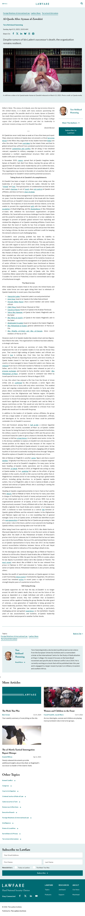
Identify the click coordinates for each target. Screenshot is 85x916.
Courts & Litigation (9, 791)
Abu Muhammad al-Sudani (17, 326)
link (43, 510)
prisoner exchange (9, 371)
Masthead (75, 894)
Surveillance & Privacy (10, 834)
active (21, 579)
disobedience (35, 209)
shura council (21, 577)
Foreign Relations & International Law (16, 13)
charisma (14, 189)
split (32, 206)
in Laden (17, 296)
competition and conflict (21, 149)
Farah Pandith (49, 715)
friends (5, 186)
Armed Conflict (8, 780)
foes (13, 186)
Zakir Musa (12, 307)
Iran (11, 355)
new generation (11, 520)
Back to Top (77, 634)
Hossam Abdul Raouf (15, 302)
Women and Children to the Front (59, 711)
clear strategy (29, 192)
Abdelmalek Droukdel (15, 323)
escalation (6, 209)
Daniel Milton (7, 757)
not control (38, 189)
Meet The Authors (69, 123)
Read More (19, 662)
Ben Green (6, 715)
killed (49, 141)
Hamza (10, 296)
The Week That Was (11, 711)
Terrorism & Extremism (50, 13)
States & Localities (9, 828)
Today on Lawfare (24, 868)
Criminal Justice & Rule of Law (13, 796)
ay (17, 310)
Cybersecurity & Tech (10, 802)
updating (25, 471)
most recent (6, 562)
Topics (47, 890)
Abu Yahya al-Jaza (14, 318)
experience (30, 611)
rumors (20, 160)
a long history (22, 438)
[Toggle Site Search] (82, 3)
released (5, 366)
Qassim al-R (12, 310)
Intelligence (7, 823)
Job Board (62, 890)
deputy (9, 494)
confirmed (18, 383)
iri (22, 318)
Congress (6, 786)
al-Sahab (14, 469)
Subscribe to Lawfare (70, 131)
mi (19, 310)
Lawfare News (36, 13)
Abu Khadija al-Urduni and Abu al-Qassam (25, 331)
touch (27, 189)
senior (33, 458)
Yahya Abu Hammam (15, 312)
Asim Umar (11, 299)
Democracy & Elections (11, 807)
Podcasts (48, 894)
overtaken (26, 143)
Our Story (75, 890)
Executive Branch (9, 812)
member (5, 461)
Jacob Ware (59, 715)
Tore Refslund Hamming (13, 25)
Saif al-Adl (34, 425)
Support (61, 894)
